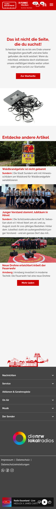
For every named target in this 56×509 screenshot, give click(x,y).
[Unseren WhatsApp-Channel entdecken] (3, 470)
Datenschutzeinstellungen (15, 464)
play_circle (44, 502)
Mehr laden (28, 282)
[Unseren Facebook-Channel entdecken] (7, 470)
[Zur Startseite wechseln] (9, 5)
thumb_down (39, 502)
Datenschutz (23, 459)
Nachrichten (9, 375)
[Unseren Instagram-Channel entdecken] (12, 470)
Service (6, 383)
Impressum (7, 459)
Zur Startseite (28, 76)
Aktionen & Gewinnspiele (16, 391)
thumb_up (49, 502)
